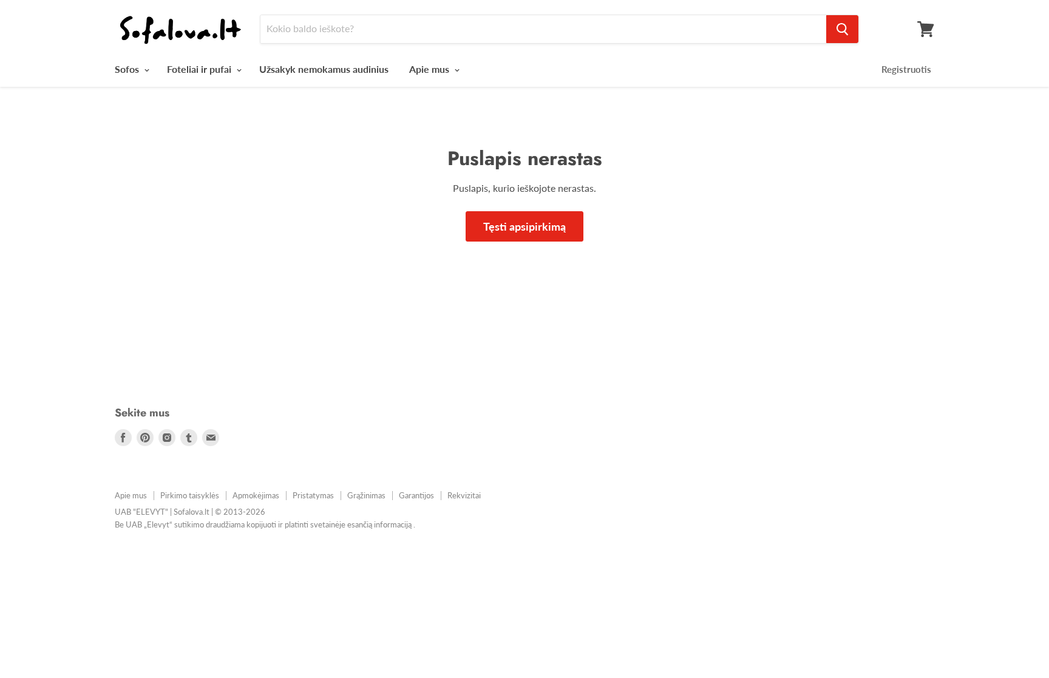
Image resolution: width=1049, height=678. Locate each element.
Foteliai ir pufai (200, 69)
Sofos (128, 69)
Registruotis (906, 69)
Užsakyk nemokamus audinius (324, 69)
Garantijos (416, 495)
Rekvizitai (464, 495)
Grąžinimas (366, 495)
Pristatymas (313, 495)
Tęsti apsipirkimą (524, 226)
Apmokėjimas (256, 495)
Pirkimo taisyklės (189, 495)
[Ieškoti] (842, 29)
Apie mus (430, 69)
